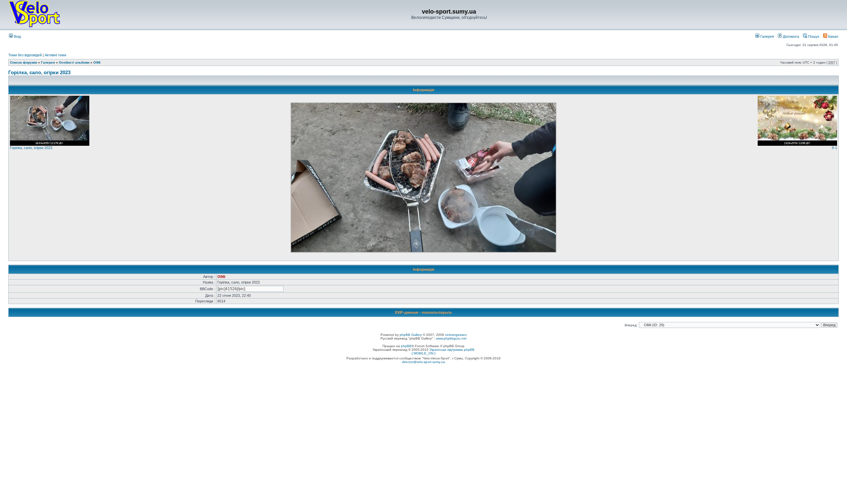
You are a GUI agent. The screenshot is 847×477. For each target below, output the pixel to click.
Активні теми (55, 55)
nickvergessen (456, 335)
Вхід (17, 36)
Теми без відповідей (25, 55)
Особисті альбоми (74, 62)
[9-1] (797, 144)
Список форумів (23, 62)
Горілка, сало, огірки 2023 (39, 72)
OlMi (97, 62)
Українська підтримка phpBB (451, 349)
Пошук (813, 36)
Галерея (766, 36)
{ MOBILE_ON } (423, 353)
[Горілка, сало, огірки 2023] (49, 144)
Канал (832, 36)
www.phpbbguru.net (451, 338)
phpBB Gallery (411, 335)
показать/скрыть (437, 312)
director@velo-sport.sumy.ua (423, 362)
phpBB (406, 346)
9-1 (834, 148)
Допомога (790, 36)
